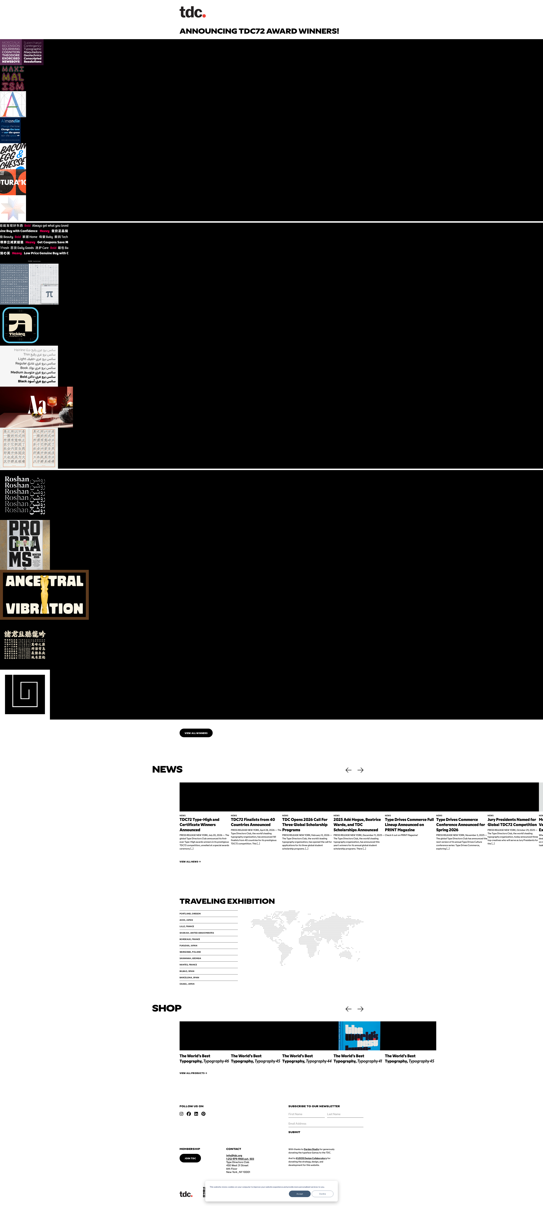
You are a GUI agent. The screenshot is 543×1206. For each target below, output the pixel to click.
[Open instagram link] (181, 1113)
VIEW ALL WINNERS (196, 733)
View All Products (192, 1073)
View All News (189, 861)
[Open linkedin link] (196, 1113)
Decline (322, 1194)
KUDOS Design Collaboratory (311, 1158)
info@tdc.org (234, 1155)
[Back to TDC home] (193, 12)
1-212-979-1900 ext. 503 (240, 1158)
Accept (300, 1194)
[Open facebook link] (189, 1113)
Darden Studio (311, 1149)
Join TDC (190, 1158)
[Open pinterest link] (203, 1113)
